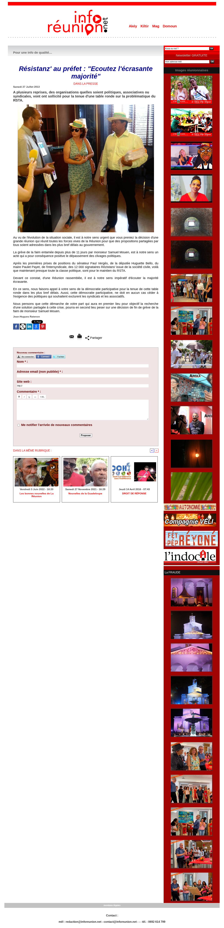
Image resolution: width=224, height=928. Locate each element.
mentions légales (112, 905)
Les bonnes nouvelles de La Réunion (37, 495)
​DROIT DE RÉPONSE (134, 493)
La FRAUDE (172, 572)
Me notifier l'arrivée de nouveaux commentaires (56, 425)
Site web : (24, 381)
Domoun (170, 26)
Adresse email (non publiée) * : (40, 371)
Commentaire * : (29, 391)
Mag (156, 26)
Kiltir (145, 26)
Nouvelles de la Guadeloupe (85, 493)
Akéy (133, 26)
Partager (95, 338)
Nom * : (22, 361)
